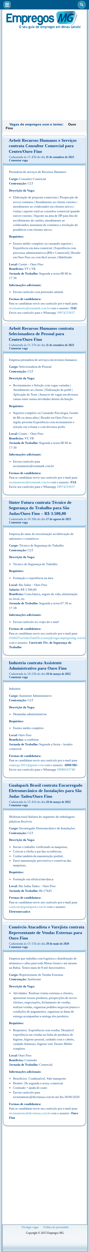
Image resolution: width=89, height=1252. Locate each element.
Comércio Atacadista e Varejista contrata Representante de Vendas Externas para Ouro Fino (46, 932)
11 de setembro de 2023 (60, 157)
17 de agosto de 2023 (58, 519)
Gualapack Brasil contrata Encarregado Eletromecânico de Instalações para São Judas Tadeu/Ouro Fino (45, 791)
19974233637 (66, 312)
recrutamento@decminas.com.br (29, 1113)
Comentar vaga (18, 160)
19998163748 (66, 769)
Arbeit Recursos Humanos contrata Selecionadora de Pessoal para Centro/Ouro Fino (41, 334)
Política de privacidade (56, 1227)
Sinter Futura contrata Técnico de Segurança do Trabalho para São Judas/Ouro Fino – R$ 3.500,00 (40, 508)
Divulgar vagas (30, 1227)
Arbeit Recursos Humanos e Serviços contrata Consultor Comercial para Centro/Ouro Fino (43, 146)
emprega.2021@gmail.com (26, 765)
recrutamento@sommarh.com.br (29, 308)
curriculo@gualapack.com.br (27, 907)
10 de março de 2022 (58, 674)
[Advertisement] (44, 74)
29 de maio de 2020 (57, 943)
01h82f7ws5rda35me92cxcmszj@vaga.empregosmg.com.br (47, 638)
